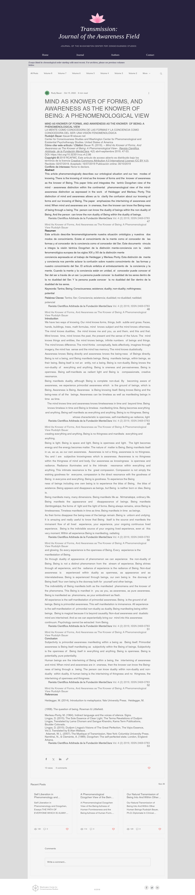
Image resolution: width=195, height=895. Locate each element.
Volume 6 (76, 73)
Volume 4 (104, 73)
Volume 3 (118, 73)
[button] (161, 73)
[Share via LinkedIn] (60, 759)
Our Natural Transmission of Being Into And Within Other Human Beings (142, 796)
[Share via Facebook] (46, 759)
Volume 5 (90, 73)
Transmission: (99, 28)
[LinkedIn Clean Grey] (157, 887)
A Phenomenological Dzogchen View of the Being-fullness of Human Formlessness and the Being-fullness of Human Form (97, 796)
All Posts (34, 73)
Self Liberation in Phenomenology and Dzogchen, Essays (46, 796)
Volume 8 (48, 73)
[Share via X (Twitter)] (53, 759)
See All (161, 784)
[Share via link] (67, 759)
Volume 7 (62, 73)
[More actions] (148, 93)
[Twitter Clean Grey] (152, 887)
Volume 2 (133, 73)
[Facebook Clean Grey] (146, 887)
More (145, 73)
